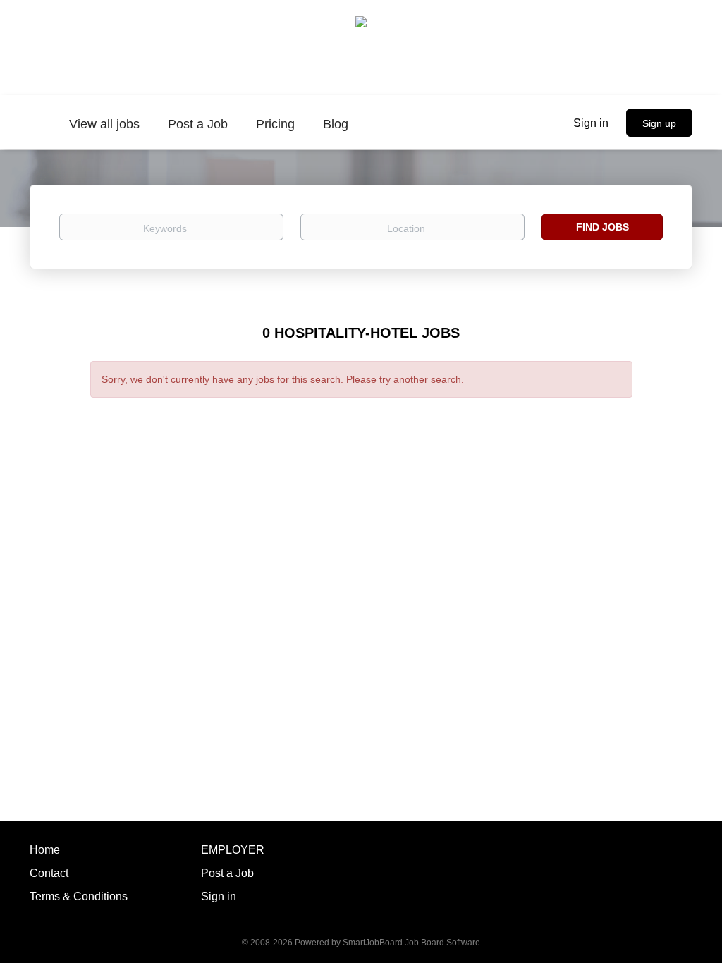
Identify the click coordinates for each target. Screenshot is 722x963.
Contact (49, 873)
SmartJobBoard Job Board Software (411, 942)
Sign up (659, 123)
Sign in (590, 123)
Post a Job (227, 873)
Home (45, 850)
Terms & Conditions (79, 896)
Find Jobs (602, 227)
